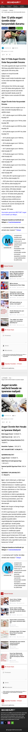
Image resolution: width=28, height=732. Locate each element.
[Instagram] (9, 722)
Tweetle (13, 28)
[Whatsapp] (12, 722)
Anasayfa (5, 10)
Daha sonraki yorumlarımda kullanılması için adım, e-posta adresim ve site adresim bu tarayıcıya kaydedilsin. (14, 355)
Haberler (11, 10)
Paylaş (5, 28)
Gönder (20, 28)
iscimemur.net (7, 48)
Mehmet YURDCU (15, 626)
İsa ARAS (20, 615)
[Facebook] (2, 722)
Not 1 (3, 480)
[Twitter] (5, 722)
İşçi (10, 377)
